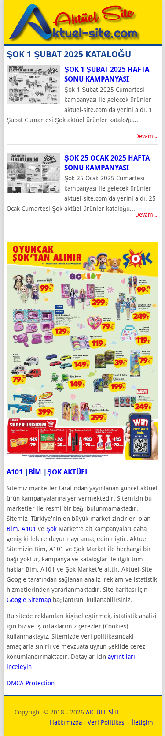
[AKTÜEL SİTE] (74, 39)
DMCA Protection (31, 683)
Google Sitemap (29, 599)
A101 (15, 472)
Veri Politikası (107, 722)
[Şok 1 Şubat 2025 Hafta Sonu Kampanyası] (33, 101)
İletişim (142, 722)
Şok (51, 528)
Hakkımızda (66, 722)
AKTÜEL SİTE (103, 712)
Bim (12, 528)
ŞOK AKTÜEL (68, 472)
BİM (35, 472)
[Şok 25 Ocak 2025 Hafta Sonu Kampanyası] (33, 190)
